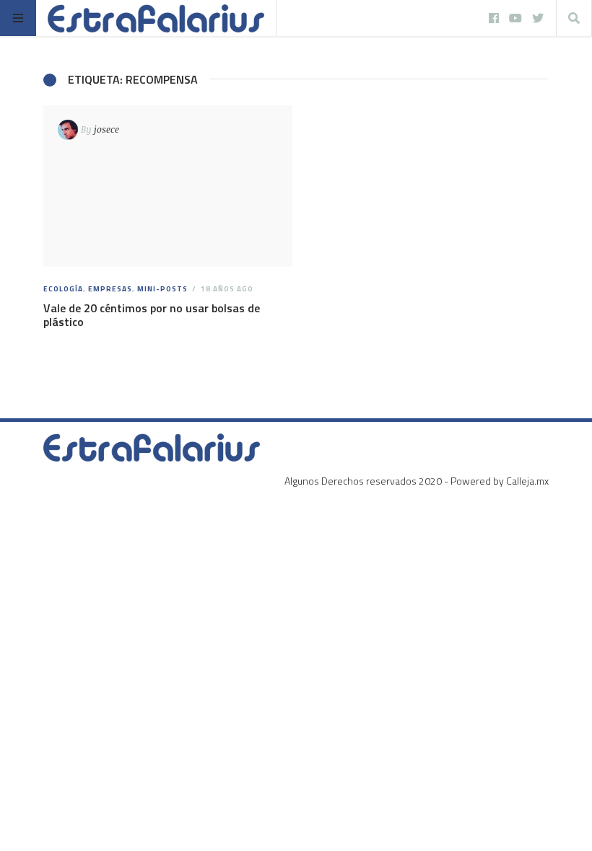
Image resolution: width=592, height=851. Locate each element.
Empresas (110, 288)
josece (106, 129)
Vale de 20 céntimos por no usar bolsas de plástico (151, 314)
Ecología (63, 288)
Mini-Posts (162, 288)
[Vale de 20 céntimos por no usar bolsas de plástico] (168, 186)
